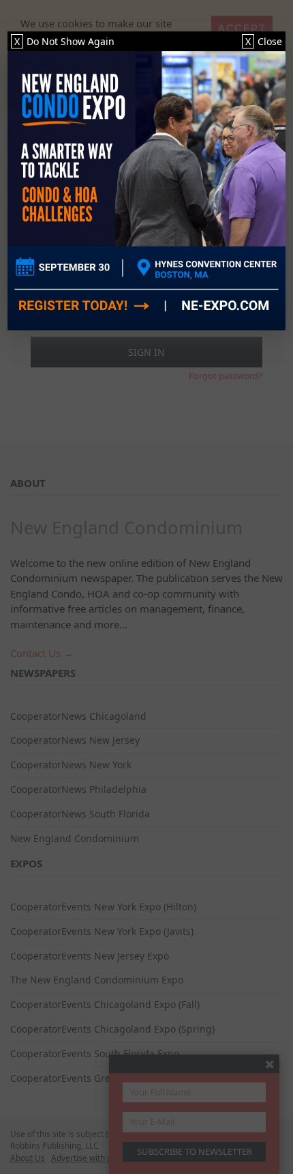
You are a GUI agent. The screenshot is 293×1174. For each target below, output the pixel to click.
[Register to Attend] (146, 191)
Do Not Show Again (64, 41)
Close (263, 41)
